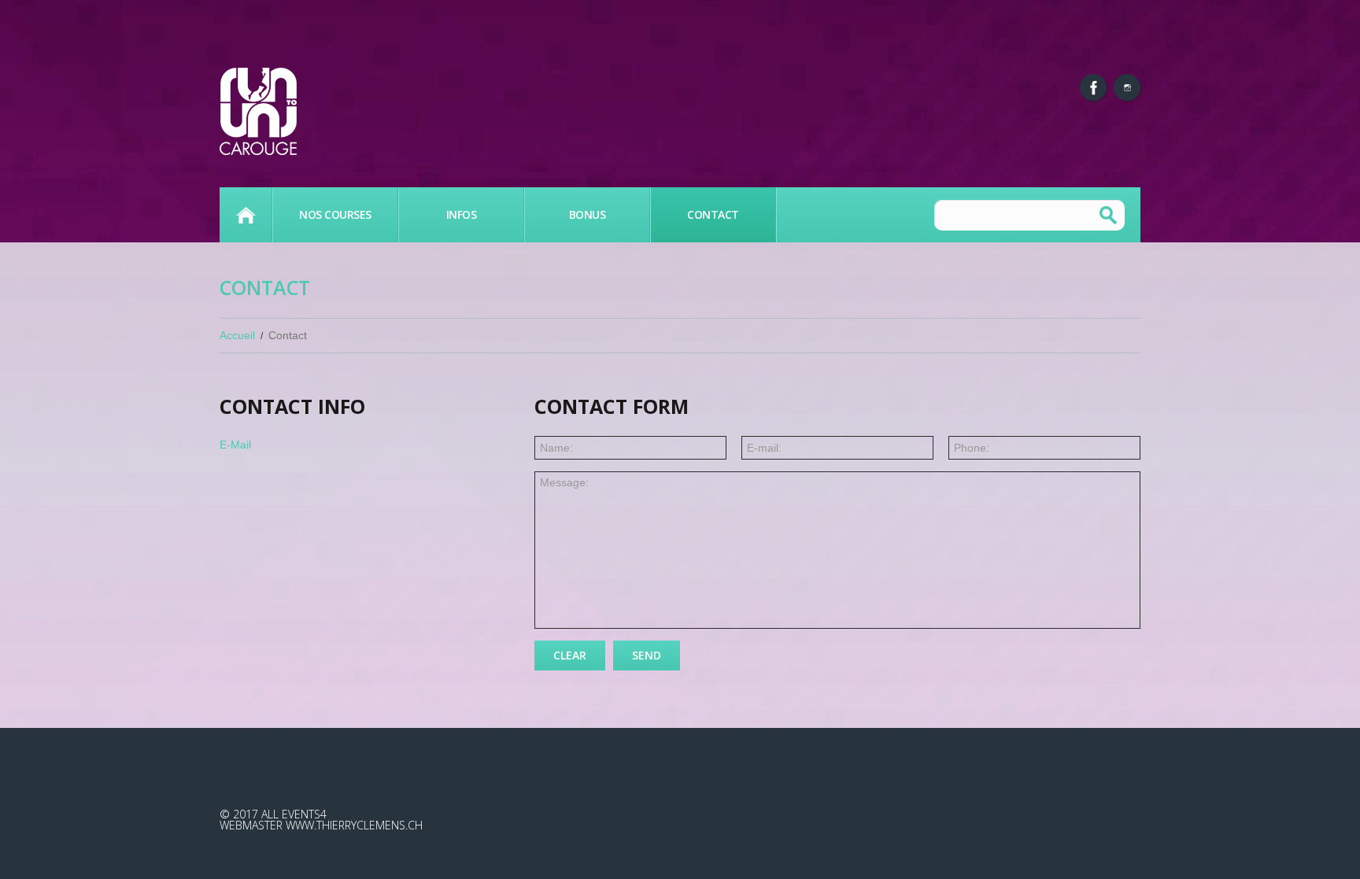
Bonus (587, 214)
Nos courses (335, 214)
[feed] (1127, 87)
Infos (461, 214)
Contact (713, 214)
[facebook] (1093, 87)
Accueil (246, 214)
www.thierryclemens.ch (354, 825)
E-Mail (235, 444)
